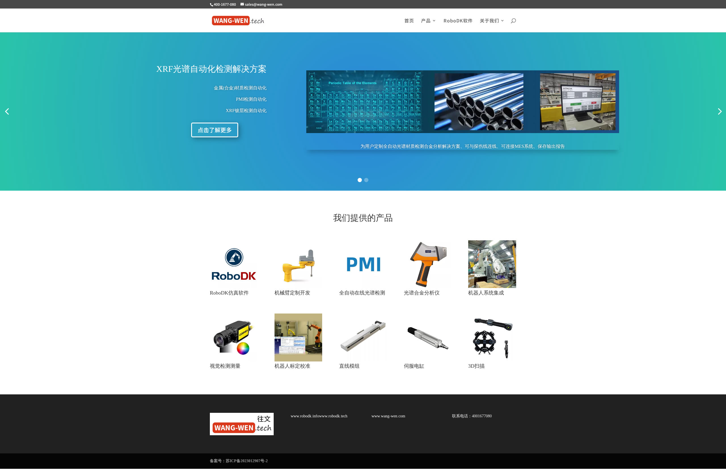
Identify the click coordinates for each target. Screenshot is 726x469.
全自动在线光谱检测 (362, 293)
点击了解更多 (215, 130)
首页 (409, 21)
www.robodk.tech (333, 416)
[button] (7, 111)
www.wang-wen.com (388, 416)
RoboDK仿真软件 (229, 293)
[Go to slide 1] (360, 180)
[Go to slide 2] (366, 180)
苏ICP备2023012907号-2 (247, 461)
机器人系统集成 (486, 293)
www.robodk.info (305, 416)
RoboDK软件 (458, 21)
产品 (426, 21)
